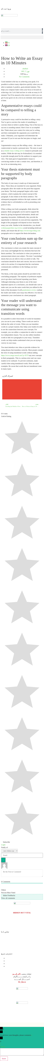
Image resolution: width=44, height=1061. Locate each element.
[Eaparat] (3, 51)
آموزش (8, 964)
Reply (3, 1047)
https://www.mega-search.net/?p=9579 (15, 355)
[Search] (42, 31)
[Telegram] (9, 51)
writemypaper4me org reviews (12, 228)
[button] (22, 37)
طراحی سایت (12, 1018)
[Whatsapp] (15, 51)
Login (3, 845)
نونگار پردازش (4, 1018)
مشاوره (9, 961)
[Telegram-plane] (4, 925)
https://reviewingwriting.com (30, 231)
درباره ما (9, 958)
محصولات (9, 966)
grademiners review (29, 290)
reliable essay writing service (14, 151)
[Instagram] (21, 51)
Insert (4, 1059)
